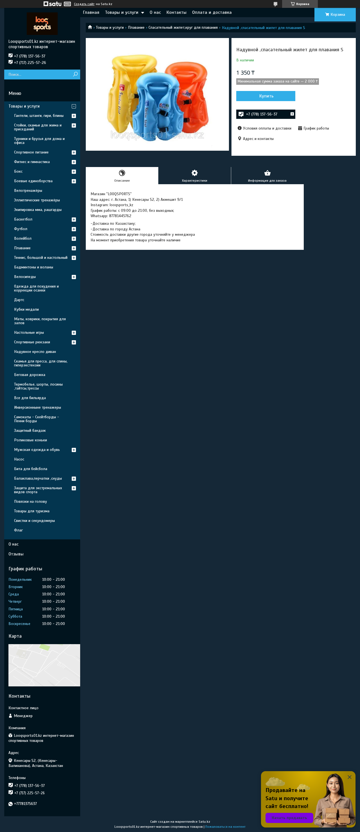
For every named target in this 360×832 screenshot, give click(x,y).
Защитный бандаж (30, 430)
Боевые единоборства (33, 181)
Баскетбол (23, 219)
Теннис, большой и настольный (41, 257)
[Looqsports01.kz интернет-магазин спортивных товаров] (42, 23)
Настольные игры (29, 332)
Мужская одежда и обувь (37, 449)
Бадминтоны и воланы (33, 267)
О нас (155, 12)
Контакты (176, 12)
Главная (91, 12)
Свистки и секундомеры (34, 520)
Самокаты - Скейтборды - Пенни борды (36, 419)
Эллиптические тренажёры (37, 200)
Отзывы (16, 554)
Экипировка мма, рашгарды (38, 209)
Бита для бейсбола (30, 468)
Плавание (136, 27)
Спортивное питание (31, 152)
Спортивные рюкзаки (32, 342)
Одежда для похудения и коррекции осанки (36, 288)
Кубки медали (26, 309)
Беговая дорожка (29, 374)
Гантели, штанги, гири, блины (39, 115)
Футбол (20, 228)
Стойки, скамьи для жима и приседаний (38, 127)
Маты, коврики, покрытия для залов (40, 321)
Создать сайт (84, 4)
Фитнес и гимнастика (32, 161)
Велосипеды (25, 276)
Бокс (18, 171)
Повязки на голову (30, 501)
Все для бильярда (30, 397)
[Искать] (75, 74)
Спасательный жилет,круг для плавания (183, 27)
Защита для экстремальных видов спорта (38, 490)
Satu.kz (204, 822)
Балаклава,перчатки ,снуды (38, 478)
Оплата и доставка (212, 12)
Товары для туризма (32, 511)
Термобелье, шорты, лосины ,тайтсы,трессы (38, 386)
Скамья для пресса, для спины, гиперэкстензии (41, 363)
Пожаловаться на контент (225, 827)
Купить (266, 96)
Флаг (18, 530)
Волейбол (23, 238)
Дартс (19, 299)
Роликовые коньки (30, 440)
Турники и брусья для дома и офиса (39, 140)
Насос (19, 459)
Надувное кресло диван (35, 351)
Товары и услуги (121, 12)
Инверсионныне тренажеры (37, 407)
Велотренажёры (28, 190)
